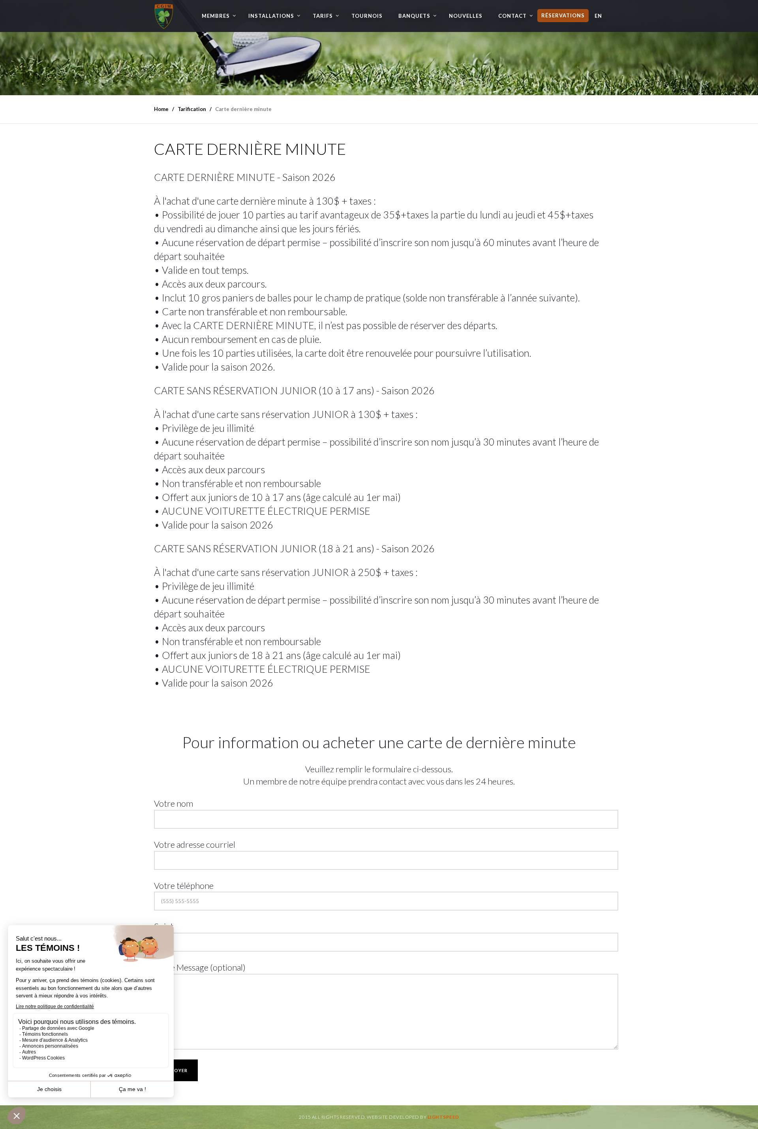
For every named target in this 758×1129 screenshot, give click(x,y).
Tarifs (323, 16)
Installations (271, 16)
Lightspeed (443, 1117)
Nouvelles (465, 16)
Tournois (367, 16)
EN (598, 16)
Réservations (563, 15)
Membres (216, 16)
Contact (512, 16)
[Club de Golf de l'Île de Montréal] (164, 14)
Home (161, 109)
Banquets (414, 16)
